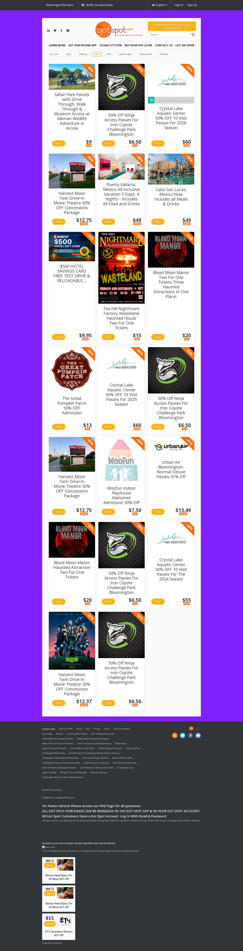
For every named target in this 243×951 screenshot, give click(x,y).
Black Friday (120, 743)
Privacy (97, 728)
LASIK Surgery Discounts (110, 748)
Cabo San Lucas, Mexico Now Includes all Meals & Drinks (171, 197)
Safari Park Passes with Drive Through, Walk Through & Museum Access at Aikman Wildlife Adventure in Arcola (72, 111)
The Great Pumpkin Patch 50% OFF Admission (72, 405)
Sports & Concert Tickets (54, 748)
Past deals (47, 734)
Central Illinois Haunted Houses (57, 738)
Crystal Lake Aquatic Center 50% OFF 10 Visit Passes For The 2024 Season (171, 569)
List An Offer (185, 45)
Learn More (57, 45)
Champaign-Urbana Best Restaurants (60, 758)
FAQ (88, 728)
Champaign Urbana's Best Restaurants (61, 762)
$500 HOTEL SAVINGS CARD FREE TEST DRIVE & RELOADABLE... (72, 273)
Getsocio (58, 943)
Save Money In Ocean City (96, 762)
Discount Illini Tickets (77, 734)
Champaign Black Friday (53, 753)
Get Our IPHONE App (82, 45)
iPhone (59, 734)
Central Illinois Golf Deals (82, 748)
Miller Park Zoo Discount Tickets (57, 743)
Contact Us (164, 45)
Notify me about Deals (99, 5)
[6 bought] (72, 77)
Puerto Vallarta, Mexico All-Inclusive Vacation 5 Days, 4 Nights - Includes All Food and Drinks (121, 194)
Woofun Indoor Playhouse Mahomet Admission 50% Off (121, 495)
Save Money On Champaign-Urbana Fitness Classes (94, 753)
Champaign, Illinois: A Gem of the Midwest (62, 777)
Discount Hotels (122, 728)
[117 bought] (171, 447)
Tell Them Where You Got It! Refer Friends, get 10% (172, 26)
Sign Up (192, 5)
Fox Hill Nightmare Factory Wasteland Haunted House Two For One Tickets (121, 318)
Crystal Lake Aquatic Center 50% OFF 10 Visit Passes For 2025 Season (121, 394)
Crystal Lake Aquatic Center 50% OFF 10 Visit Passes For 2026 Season (171, 118)
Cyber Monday (49, 772)
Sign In (179, 5)
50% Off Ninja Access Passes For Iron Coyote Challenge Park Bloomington (121, 124)
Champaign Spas (125, 767)
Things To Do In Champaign (73, 772)
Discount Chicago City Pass (95, 758)
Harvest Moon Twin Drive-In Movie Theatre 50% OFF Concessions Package (72, 202)
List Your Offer (66, 728)
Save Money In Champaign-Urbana (59, 767)
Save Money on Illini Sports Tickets (97, 767)
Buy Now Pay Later (138, 45)
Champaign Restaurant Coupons (93, 738)
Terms (107, 728)
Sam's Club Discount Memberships (94, 743)
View (58, 143)
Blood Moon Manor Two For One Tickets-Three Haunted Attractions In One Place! (171, 284)
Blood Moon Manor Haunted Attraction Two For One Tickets (71, 570)
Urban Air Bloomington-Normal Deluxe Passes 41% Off (171, 469)
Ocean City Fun (111, 45)
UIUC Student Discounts (102, 734)
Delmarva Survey (98, 772)
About (79, 728)
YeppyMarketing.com (65, 797)
